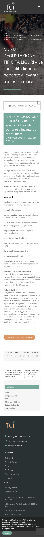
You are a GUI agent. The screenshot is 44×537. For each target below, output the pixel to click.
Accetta (7, 533)
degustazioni (10, 408)
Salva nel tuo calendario (19, 337)
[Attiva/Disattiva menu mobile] (39, 7)
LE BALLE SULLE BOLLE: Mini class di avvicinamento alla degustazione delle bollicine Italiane (13, 373)
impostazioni (9, 529)
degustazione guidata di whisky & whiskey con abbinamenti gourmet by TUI (31, 373)
